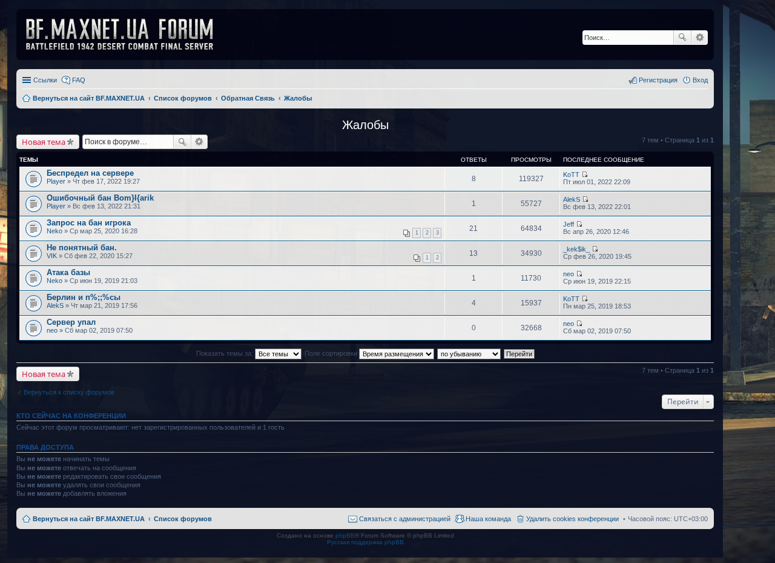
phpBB (345, 535)
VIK (52, 255)
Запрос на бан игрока (89, 222)
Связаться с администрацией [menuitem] (404, 518)
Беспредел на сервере (90, 173)
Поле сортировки (332, 353)
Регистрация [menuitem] (658, 80)
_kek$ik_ (576, 249)
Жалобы (365, 125)
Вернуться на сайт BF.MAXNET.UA (89, 518)
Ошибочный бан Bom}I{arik (100, 197)
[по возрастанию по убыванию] (469, 353)
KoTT (571, 174)
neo (568, 274)
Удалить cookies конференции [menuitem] (572, 518)
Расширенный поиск (699, 37)
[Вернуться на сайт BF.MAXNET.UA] (127, 34)
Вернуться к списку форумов (69, 392)
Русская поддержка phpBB (365, 542)
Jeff (568, 224)
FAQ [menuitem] (78, 80)
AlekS (571, 199)
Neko (54, 231)
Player (56, 181)
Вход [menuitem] (700, 80)
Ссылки (45, 80)
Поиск (682, 37)
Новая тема (43, 141)
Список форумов (183, 518)
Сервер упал (71, 322)
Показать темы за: (225, 353)
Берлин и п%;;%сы (83, 297)
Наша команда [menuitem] (488, 518)
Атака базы (68, 272)
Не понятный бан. (82, 247)
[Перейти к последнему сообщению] (584, 174)
